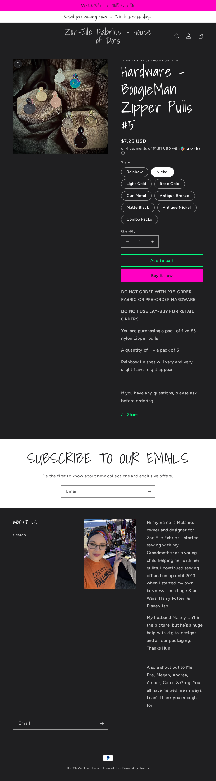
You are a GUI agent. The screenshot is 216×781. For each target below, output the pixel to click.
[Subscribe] (149, 491)
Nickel (162, 172)
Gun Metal (136, 195)
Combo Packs (139, 219)
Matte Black (138, 207)
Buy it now (162, 275)
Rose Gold (169, 184)
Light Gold (136, 184)
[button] (16, 36)
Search (19, 535)
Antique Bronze (174, 195)
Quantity (128, 231)
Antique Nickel (177, 207)
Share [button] (132, 414)
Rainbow (135, 172)
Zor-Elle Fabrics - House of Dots (99, 768)
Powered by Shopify (135, 768)
